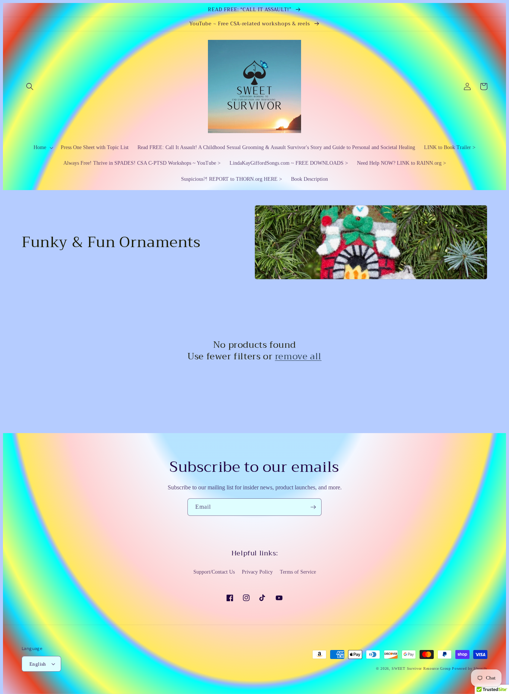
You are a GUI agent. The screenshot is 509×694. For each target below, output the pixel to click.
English (37, 664)
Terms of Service (298, 572)
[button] (30, 86)
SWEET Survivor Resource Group (421, 668)
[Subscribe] (313, 507)
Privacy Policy (257, 572)
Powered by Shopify (469, 668)
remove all (298, 356)
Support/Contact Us (214, 572)
